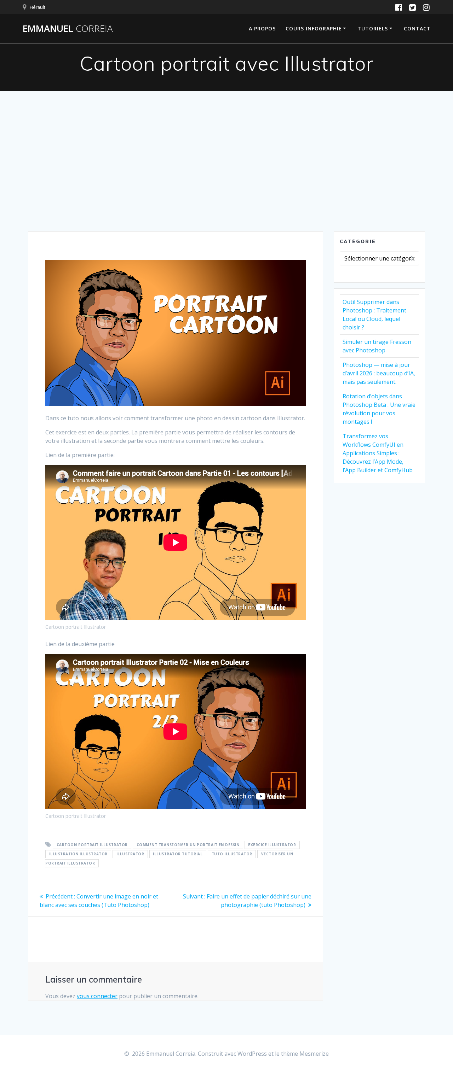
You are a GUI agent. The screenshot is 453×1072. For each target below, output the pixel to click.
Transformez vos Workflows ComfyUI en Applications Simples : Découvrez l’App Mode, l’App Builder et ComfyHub (378, 453)
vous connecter (97, 996)
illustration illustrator (78, 854)
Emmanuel (68, 28)
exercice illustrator (272, 845)
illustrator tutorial (177, 854)
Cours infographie (314, 28)
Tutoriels (372, 28)
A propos (262, 28)
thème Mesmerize (305, 1054)
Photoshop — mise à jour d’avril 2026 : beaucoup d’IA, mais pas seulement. (379, 373)
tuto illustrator (232, 854)
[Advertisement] (226, 178)
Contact (417, 28)
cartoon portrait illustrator (92, 845)
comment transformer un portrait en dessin (188, 845)
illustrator (130, 854)
